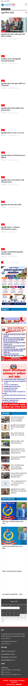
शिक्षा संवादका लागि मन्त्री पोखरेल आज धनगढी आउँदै (17, 434)
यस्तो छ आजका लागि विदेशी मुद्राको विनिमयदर (18, 458)
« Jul (2, 622)
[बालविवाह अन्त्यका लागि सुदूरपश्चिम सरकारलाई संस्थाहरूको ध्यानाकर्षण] (14, 49)
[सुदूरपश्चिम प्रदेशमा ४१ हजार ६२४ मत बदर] (14, 123)
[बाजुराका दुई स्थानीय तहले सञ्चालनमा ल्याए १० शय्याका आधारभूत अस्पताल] (5, 451)
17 (12, 262)
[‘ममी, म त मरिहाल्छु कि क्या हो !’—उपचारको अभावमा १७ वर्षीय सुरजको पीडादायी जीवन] (5, 483)
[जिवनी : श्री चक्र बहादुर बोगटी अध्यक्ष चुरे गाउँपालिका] (14, 561)
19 (10, 615)
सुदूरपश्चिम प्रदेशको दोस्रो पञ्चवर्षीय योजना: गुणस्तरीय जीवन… (12, 109)
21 (17, 615)
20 (14, 615)
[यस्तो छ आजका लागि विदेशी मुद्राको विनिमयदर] (5, 459)
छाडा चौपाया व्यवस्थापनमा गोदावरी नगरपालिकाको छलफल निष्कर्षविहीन (17, 419)
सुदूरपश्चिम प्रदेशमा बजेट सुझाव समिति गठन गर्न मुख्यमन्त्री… (13, 84)
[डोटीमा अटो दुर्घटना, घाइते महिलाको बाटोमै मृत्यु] (5, 443)
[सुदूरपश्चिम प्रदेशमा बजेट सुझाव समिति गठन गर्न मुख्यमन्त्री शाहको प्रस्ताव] (14, 74)
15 (21, 613)
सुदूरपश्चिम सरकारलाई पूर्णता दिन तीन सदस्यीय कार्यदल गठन (18, 427)
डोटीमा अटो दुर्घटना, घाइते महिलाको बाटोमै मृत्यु (17, 442)
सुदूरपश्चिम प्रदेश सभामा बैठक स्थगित (11, 204)
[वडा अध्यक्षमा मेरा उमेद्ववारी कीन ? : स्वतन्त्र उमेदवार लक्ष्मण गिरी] (14, 584)
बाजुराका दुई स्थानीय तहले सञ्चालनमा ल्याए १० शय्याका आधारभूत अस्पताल (18, 451)
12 (10, 613)
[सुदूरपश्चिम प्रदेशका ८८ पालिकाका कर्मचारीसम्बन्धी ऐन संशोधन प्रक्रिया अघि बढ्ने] (14, 218)
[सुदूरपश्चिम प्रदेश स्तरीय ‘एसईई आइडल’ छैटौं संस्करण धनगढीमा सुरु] (14, 24)
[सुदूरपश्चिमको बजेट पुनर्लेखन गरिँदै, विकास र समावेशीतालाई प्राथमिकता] (5, 491)
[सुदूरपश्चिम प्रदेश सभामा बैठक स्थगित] (14, 195)
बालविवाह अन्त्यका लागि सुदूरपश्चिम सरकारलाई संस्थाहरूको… (11, 60)
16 (25, 613)
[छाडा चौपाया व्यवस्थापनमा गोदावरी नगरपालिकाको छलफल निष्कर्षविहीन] (5, 419)
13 (14, 613)
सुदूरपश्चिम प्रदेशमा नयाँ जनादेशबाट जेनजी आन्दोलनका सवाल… (12, 181)
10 (2, 613)
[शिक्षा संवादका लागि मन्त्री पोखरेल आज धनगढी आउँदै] (5, 435)
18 (6, 615)
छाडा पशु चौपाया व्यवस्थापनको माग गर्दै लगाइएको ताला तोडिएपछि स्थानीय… (19, 475)
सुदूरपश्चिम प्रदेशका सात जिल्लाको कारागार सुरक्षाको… (13, 156)
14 (17, 613)
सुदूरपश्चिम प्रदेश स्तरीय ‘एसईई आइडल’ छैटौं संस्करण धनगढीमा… (13, 35)
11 (6, 613)
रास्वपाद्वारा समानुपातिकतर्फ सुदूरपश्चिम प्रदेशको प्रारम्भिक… (12, 253)
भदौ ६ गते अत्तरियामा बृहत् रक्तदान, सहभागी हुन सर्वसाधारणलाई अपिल (17, 467)
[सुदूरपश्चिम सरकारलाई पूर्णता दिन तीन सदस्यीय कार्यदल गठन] (5, 427)
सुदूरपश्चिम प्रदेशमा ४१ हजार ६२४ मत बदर (12, 133)
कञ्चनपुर (3, 152)
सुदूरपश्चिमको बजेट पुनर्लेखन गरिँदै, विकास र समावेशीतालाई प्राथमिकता (18, 491)
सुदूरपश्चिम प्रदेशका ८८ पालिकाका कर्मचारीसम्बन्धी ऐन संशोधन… (10, 228)
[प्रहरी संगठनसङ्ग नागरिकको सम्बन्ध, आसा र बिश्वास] (14, 536)
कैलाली (3, 31)
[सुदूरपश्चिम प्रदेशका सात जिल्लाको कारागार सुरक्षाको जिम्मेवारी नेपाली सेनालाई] (14, 146)
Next (16, 262)
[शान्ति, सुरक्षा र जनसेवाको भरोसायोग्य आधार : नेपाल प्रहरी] (14, 511)
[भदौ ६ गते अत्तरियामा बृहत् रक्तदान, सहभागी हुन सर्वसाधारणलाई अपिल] (5, 467)
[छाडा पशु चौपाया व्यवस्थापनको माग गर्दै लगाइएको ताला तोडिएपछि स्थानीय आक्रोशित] (5, 475)
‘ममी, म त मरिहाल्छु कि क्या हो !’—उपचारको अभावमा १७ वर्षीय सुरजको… (18, 483)
